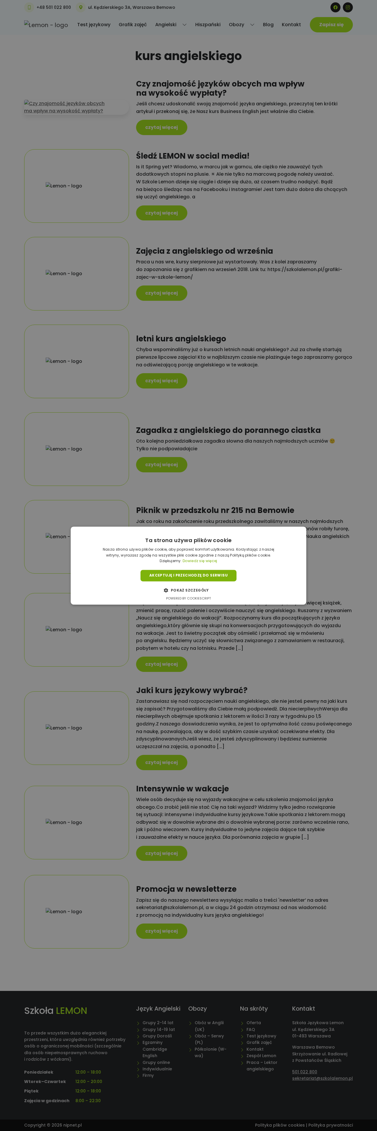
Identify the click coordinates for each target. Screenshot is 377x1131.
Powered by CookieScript (188, 598)
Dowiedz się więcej (200, 561)
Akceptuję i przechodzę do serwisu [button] (188, 575)
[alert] (188, 565)
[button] (188, 590)
